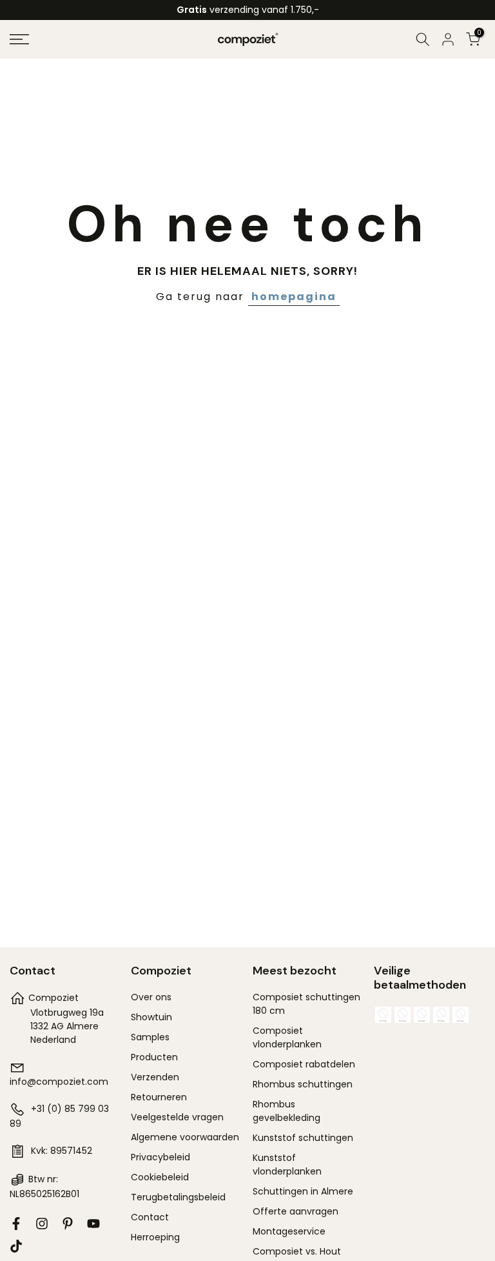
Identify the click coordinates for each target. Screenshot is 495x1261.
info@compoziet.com (59, 1081)
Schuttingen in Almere (303, 1191)
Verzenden (155, 1077)
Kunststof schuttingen (303, 1137)
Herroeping (155, 1237)
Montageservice (289, 1231)
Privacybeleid (160, 1157)
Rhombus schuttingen (303, 1084)
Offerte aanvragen (295, 1211)
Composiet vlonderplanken (287, 1037)
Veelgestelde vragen (177, 1117)
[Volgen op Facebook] (16, 1223)
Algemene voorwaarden (185, 1137)
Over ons (151, 997)
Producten (154, 1057)
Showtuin (151, 1017)
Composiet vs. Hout (297, 1251)
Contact (150, 1217)
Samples (150, 1037)
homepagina (293, 296)
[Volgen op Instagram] (41, 1223)
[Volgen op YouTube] (93, 1223)
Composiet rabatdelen (304, 1064)
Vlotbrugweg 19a (67, 1012)
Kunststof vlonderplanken (287, 1164)
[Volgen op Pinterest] (67, 1223)
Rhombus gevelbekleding (286, 1111)
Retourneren (159, 1097)
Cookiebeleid (160, 1177)
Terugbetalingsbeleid (178, 1197)
